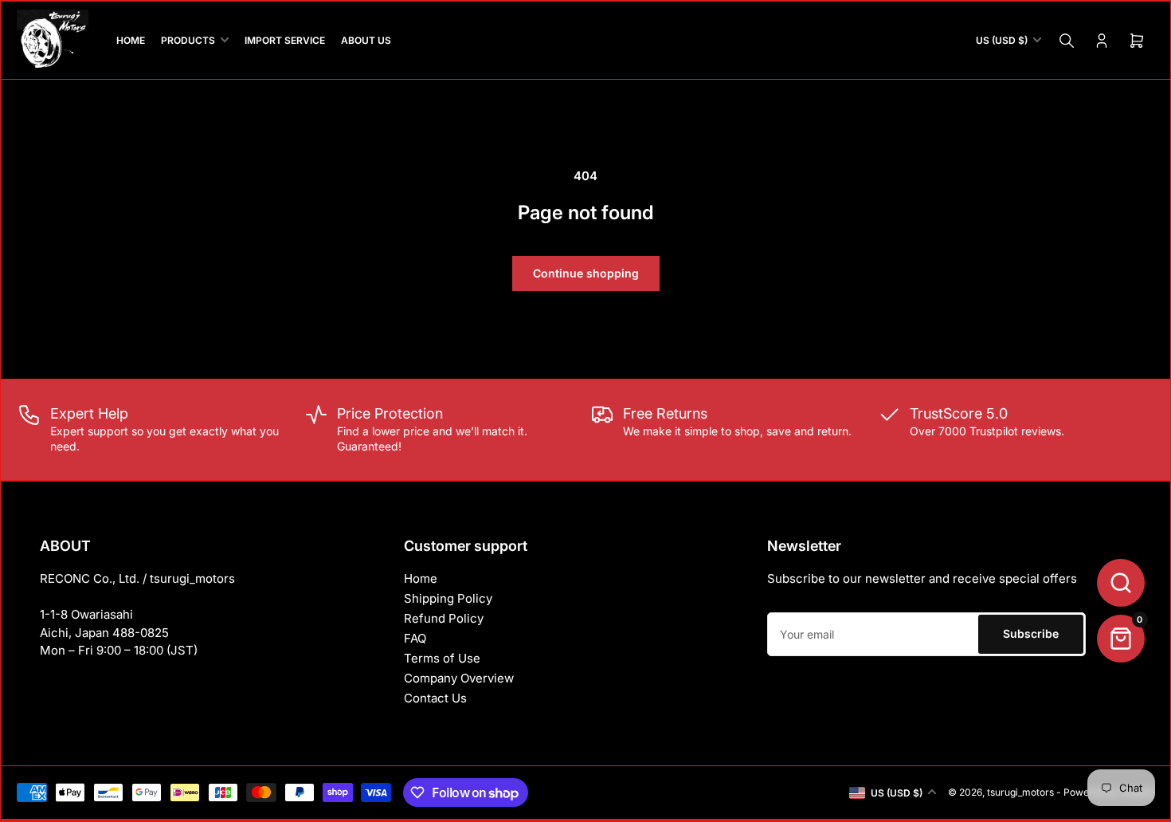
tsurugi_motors (1020, 792)
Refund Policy (444, 618)
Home (420, 578)
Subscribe (1031, 633)
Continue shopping (586, 273)
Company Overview (459, 678)
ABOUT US (366, 40)
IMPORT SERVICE (285, 40)
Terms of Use (442, 658)
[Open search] (1121, 583)
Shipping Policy (448, 598)
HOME (130, 40)
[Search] (1066, 40)
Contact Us (435, 698)
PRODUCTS (188, 40)
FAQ (415, 638)
